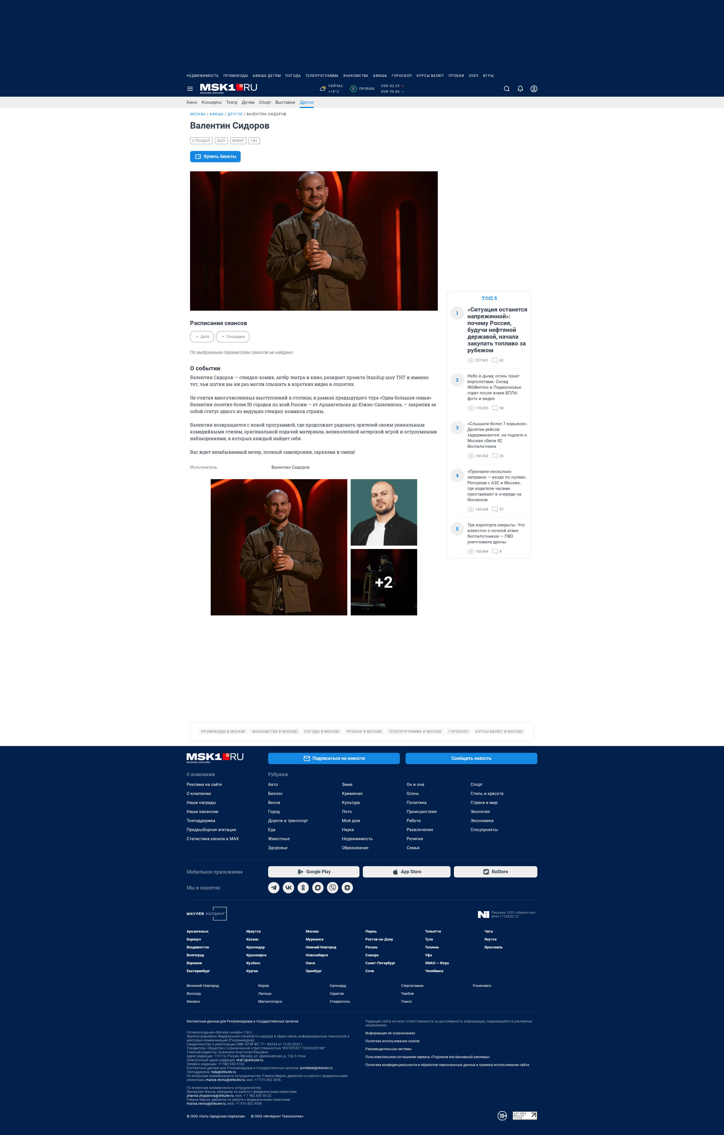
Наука (348, 829)
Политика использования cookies (392, 1041)
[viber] (332, 887)
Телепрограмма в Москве (415, 732)
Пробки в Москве (364, 732)
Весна (274, 802)
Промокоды (235, 76)
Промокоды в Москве (223, 732)
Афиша (380, 76)
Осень (413, 793)
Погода (293, 76)
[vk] (288, 887)
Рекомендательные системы (388, 1049)
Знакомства (356, 76)
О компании (199, 793)
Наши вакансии (202, 811)
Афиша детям (267, 76)
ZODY (474, 76)
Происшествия (422, 811)
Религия (415, 838)
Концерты (212, 102)
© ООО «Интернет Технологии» (277, 1116)
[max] (318, 887)
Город (274, 811)
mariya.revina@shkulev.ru (225, 1080)
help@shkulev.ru (223, 1072)
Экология (480, 811)
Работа (414, 820)
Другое (307, 102)
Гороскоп (402, 76)
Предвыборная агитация (211, 829)
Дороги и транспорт (288, 820)
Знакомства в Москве (275, 732)
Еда (271, 829)
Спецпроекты (484, 829)
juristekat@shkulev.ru (316, 1068)
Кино (192, 102)
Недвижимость (203, 76)
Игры (488, 76)
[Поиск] (507, 89)
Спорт (265, 102)
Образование (355, 847)
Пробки (456, 76)
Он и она (415, 784)
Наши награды (201, 802)
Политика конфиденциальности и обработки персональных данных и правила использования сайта (447, 1065)
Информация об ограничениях (390, 1033)
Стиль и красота (487, 793)
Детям (248, 102)
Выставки (285, 102)
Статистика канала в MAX (213, 838)
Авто (273, 784)
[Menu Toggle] (190, 89)
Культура (351, 802)
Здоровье (278, 847)
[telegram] (273, 887)
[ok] (303, 887)
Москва (198, 114)
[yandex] (347, 887)
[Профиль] (534, 89)
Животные (279, 838)
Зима (347, 784)
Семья (413, 847)
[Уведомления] (520, 89)
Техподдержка (201, 820)
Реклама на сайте (204, 784)
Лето (347, 811)
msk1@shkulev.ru (249, 1060)
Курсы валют (430, 76)
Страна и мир (484, 802)
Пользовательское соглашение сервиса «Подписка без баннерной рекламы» (427, 1057)
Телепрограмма (322, 76)
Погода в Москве (322, 732)
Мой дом (351, 820)
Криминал (352, 793)
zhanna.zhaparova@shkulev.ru (210, 1096)
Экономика (482, 820)
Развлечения (420, 829)
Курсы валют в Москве (499, 732)
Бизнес (275, 793)
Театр (231, 102)
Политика (416, 802)
